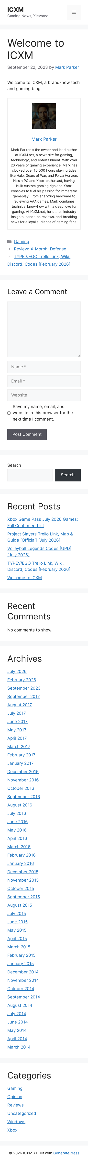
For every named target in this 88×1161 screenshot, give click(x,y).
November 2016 (23, 780)
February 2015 (21, 955)
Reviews (15, 1105)
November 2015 (23, 880)
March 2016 (19, 846)
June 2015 (17, 921)
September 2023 (24, 688)
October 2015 (20, 888)
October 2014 (20, 988)
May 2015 (16, 930)
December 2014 (23, 972)
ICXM (15, 9)
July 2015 (16, 913)
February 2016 (21, 855)
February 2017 (21, 754)
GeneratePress (66, 1153)
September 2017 (23, 696)
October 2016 (20, 788)
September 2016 (23, 796)
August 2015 (19, 905)
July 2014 (16, 1013)
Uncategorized (21, 1113)
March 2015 (18, 946)
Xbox (12, 1130)
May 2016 (17, 830)
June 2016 (17, 821)
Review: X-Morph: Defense (40, 248)
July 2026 (17, 671)
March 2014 (19, 1047)
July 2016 (16, 813)
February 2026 (21, 679)
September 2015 (23, 896)
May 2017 (16, 729)
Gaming (21, 241)
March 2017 (18, 746)
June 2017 (17, 721)
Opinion (14, 1096)
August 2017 (19, 704)
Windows (16, 1121)
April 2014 (17, 1038)
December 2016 (23, 771)
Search (14, 465)
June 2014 (17, 1022)
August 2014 (19, 1005)
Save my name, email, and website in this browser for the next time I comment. (43, 413)
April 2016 (17, 838)
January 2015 (20, 963)
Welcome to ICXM (24, 577)
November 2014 (23, 980)
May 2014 (17, 1030)
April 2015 (17, 938)
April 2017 (17, 738)
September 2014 (23, 997)
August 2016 (19, 805)
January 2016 (20, 863)
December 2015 (22, 871)
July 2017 (16, 713)
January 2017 (20, 763)
